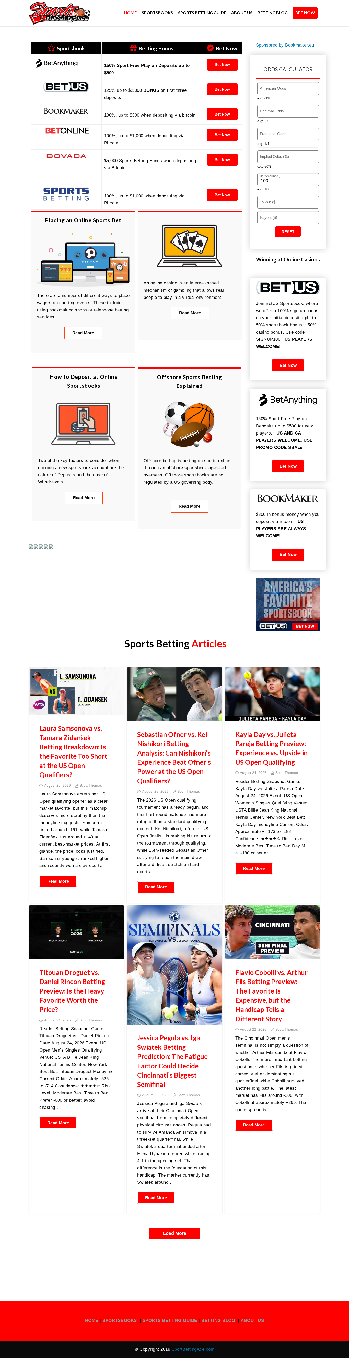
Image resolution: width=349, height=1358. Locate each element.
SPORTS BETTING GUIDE (170, 1320)
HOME (91, 1320)
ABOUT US (252, 1320)
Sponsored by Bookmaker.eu (285, 45)
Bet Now (222, 64)
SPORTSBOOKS (120, 1320)
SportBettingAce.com (193, 1349)
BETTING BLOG (218, 1320)
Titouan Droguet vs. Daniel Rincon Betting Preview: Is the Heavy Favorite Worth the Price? (72, 991)
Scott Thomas (90, 786)
